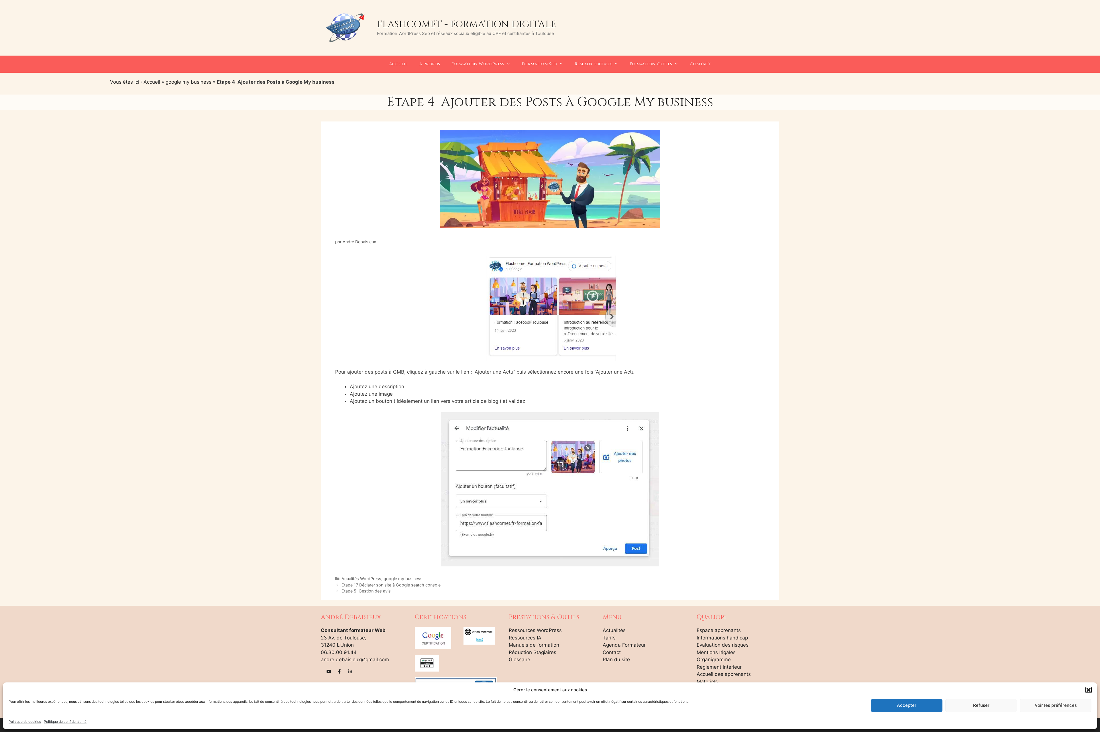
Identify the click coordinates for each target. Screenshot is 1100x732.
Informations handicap (722, 638)
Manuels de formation (534, 645)
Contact (700, 64)
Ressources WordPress (535, 630)
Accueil (398, 64)
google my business (188, 82)
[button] (1088, 690)
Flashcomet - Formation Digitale (466, 24)
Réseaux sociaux (593, 64)
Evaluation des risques (723, 645)
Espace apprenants (719, 630)
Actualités (614, 630)
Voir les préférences (1056, 705)
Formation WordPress (477, 64)
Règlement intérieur (719, 667)
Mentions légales (716, 652)
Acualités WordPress (361, 578)
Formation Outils (651, 64)
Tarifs (609, 638)
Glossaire (519, 659)
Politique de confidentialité (65, 721)
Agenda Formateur (624, 645)
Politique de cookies (25, 721)
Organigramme (714, 659)
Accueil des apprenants (724, 674)
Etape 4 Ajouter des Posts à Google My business (550, 102)
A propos (429, 64)
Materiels (707, 681)
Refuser (981, 705)
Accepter (906, 705)
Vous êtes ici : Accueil (135, 82)
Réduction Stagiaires (532, 652)
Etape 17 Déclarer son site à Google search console (391, 584)
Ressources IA (525, 638)
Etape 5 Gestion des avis (366, 590)
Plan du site (616, 659)
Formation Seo (539, 64)
